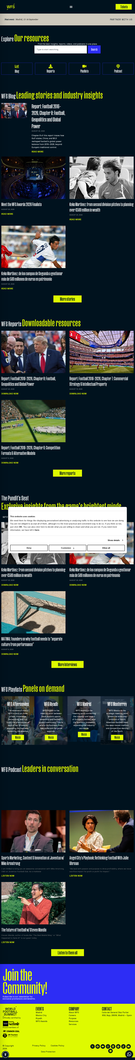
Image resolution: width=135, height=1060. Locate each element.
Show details (114, 540)
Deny (29, 548)
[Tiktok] (123, 1046)
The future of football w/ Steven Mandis (23, 929)
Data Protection (48, 1052)
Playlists (84, 71)
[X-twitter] (92, 1046)
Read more (7, 214)
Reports (51, 71)
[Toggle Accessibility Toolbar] (5, 1054)
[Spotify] (118, 1046)
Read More (37, 151)
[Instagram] (108, 1046)
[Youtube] (103, 1046)
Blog (17, 71)
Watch (18, 737)
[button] (71, 7)
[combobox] (60, 49)
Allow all (106, 548)
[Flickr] (110, 1051)
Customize (66, 548)
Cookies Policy (57, 1045)
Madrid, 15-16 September (27, 19)
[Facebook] (97, 1046)
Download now (9, 393)
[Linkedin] (113, 1046)
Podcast (118, 71)
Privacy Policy (38, 1045)
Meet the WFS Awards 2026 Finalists (21, 204)
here (37, 530)
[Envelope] (128, 1046)
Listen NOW (7, 875)
